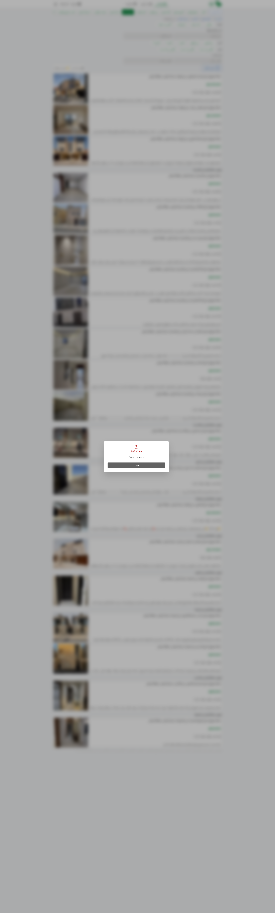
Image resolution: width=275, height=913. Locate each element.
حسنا (136, 465)
